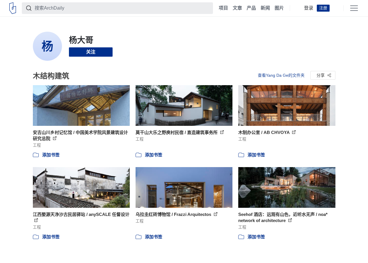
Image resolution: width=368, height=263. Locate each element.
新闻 (265, 8)
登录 (308, 8)
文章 (237, 8)
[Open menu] (354, 8)
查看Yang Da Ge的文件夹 (281, 75)
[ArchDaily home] (12, 8)
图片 (279, 8)
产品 (251, 8)
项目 (223, 8)
